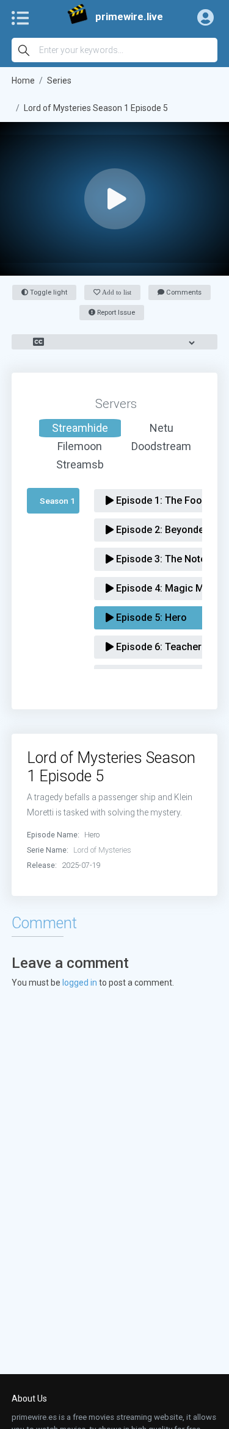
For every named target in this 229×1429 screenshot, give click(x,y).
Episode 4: (169, 588)
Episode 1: (159, 500)
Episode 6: (158, 647)
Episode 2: (161, 529)
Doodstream (161, 446)
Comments (183, 292)
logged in (79, 982)
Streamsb (80, 464)
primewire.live (129, 17)
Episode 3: (171, 559)
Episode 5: (150, 617)
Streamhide (80, 427)
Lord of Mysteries (102, 849)
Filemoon (79, 446)
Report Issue (115, 313)
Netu (161, 427)
